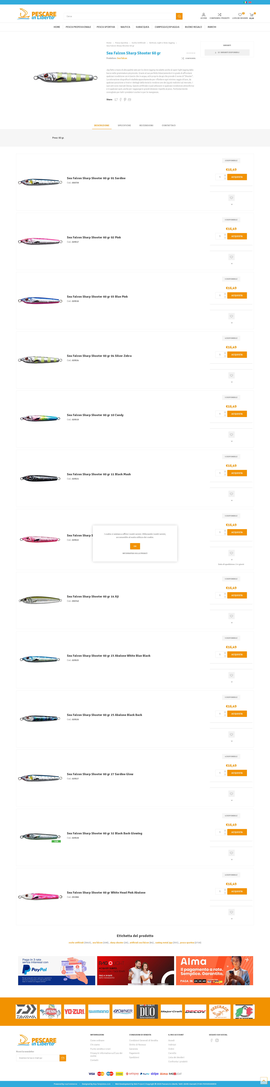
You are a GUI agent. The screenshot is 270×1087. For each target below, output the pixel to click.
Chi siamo (95, 1044)
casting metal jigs (163, 942)
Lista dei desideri (176, 1057)
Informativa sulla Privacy (135, 553)
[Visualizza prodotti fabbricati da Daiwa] (26, 1012)
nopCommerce (70, 1084)
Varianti (227, 45)
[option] (26, 1012)
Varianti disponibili (228, 52)
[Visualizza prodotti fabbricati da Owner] (123, 1012)
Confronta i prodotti (220, 18)
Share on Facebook (120, 99)
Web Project (139, 1084)
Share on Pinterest (125, 99)
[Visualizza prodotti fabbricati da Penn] (50, 1012)
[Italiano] (245, 2)
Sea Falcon (122, 58)
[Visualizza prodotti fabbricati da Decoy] (195, 1012)
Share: (109, 99)
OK (135, 546)
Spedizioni (134, 1057)
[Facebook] (211, 1040)
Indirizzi (172, 1044)
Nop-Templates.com (101, 1084)
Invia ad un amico (129, 99)
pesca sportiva (187, 942)
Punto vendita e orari (100, 1049)
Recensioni (146, 125)
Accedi (204, 18)
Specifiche (124, 125)
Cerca (179, 16)
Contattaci (169, 125)
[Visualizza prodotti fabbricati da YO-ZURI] (74, 1012)
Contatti (94, 1060)
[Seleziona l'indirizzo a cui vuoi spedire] (231, 204)
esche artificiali (76, 942)
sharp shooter (116, 942)
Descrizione (101, 125)
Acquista (237, 177)
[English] (250, 2)
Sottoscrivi (62, 1058)
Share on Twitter (116, 99)
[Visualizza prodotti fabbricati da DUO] (147, 1012)
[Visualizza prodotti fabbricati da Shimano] (99, 1012)
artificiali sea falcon (139, 942)
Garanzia (133, 1049)
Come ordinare (97, 1040)
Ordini (171, 1049)
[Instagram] (217, 1040)
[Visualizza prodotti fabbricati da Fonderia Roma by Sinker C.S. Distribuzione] (244, 1012)
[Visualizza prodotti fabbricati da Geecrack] (219, 1012)
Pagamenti (134, 1053)
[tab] (102, 125)
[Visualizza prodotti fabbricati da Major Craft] (171, 1012)
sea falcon (98, 942)
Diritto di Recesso (137, 1044)
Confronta (190, 58)
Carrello (172, 1053)
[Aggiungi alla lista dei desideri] (231, 198)
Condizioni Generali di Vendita (143, 1040)
